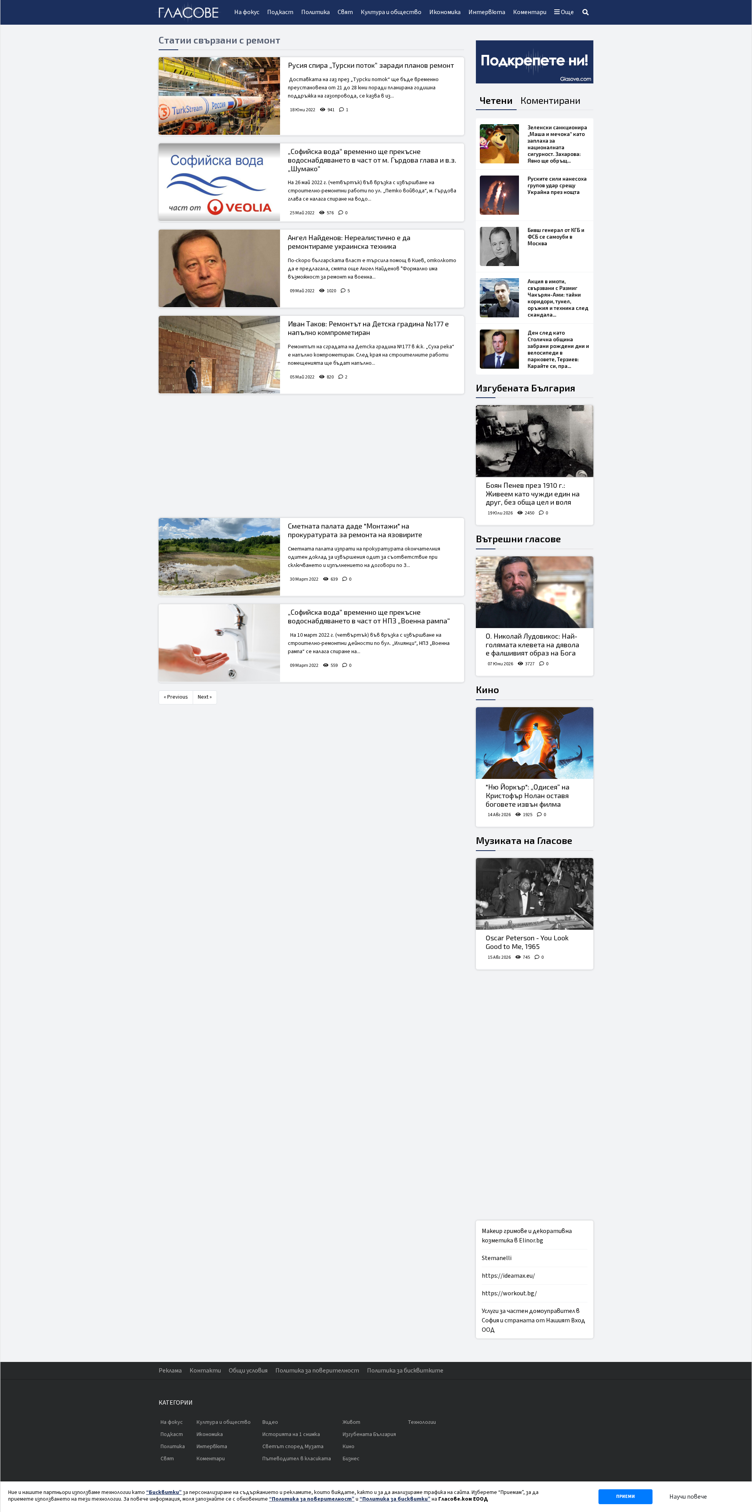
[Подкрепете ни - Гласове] (534, 61)
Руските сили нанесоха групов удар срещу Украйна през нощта (557, 185)
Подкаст (280, 12)
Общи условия (248, 1370)
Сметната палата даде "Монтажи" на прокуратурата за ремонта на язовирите (355, 530)
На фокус (246, 12)
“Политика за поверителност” (311, 1499)
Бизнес (351, 1459)
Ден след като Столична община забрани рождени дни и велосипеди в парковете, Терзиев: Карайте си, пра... (558, 349)
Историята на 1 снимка (291, 1434)
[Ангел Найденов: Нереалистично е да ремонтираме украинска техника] (219, 268)
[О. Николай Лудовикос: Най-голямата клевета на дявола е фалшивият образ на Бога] (534, 592)
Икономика (445, 12)
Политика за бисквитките (405, 1370)
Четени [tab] (496, 100)
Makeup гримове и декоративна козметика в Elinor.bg (527, 1236)
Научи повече (688, 1496)
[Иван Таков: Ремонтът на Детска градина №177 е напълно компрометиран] (219, 354)
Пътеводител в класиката (296, 1459)
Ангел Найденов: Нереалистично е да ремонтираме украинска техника (349, 241)
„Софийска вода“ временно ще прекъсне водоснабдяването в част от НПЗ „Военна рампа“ (369, 616)
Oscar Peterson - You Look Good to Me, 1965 (527, 942)
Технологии (422, 1422)
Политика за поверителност (317, 1370)
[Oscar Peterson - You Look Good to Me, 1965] (534, 894)
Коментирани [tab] (550, 100)
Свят (345, 12)
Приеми (625, 1496)
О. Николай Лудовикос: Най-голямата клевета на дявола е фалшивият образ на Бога (532, 644)
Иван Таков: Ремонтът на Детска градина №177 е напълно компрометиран (368, 328)
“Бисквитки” (164, 1492)
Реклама (170, 1370)
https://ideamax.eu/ (508, 1275)
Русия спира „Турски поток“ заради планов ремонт (371, 65)
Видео (270, 1422)
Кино (487, 689)
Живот (351, 1422)
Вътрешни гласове (518, 538)
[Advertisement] (311, 457)
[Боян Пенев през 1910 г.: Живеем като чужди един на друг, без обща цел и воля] (534, 441)
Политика (315, 12)
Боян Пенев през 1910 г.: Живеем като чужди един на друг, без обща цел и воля (533, 493)
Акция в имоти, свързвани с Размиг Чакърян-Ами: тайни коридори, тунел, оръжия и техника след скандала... (558, 298)
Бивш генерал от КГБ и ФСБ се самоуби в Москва (556, 236)
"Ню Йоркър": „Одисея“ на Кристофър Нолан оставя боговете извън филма (527, 795)
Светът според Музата (293, 1446)
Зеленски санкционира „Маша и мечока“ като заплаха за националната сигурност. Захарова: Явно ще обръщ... (557, 144)
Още (567, 12)
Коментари (529, 12)
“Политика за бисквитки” (395, 1499)
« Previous (176, 697)
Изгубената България (525, 387)
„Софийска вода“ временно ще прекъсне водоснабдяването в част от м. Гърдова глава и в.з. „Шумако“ (372, 159)
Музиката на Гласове (524, 840)
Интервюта (486, 12)
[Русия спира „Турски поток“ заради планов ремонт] (219, 96)
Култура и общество (391, 12)
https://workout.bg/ (509, 1293)
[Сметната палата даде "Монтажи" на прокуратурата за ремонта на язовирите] (219, 557)
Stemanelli (497, 1258)
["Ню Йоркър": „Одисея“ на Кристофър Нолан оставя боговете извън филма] (534, 743)
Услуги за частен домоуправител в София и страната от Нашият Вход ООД (533, 1320)
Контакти (205, 1370)
